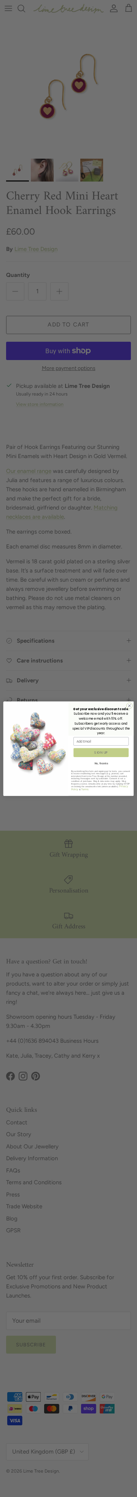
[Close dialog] (129, 705)
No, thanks (101, 763)
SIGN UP (100, 752)
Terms (84, 789)
